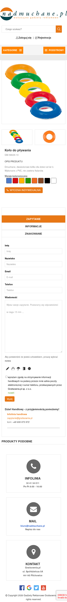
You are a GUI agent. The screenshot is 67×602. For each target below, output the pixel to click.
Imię (7, 245)
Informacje (33, 226)
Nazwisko (10, 258)
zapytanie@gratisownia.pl (19, 418)
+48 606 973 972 (21, 421)
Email (8, 271)
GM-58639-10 (12, 154)
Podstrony (56, 50)
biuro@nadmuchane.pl (33, 525)
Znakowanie (33, 233)
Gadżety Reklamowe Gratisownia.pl (41, 595)
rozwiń (11, 392)
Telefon (9, 284)
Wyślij (9, 399)
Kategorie (10, 50)
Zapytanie (33, 219)
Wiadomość (11, 297)
